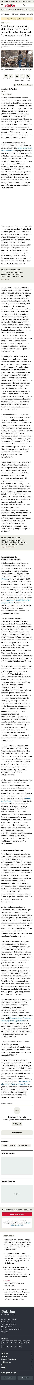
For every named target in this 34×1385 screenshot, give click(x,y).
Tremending (18, 9)
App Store (26, 1378)
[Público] (13, 5)
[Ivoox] (20, 1346)
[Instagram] (24, 1342)
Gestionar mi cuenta (10, 1319)
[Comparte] (6, 76)
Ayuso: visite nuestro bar (14, 1283)
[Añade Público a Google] (3, 1342)
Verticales (4, 1356)
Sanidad (23, 14)
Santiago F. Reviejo (9, 89)
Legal (3, 1365)
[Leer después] (17, 76)
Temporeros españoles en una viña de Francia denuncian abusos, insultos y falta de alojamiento (13, 542)
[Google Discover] (7, 1342)
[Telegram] (7, 1346)
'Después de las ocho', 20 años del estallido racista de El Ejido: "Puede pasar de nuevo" (12, 274)
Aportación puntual (9, 1324)
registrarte (19, 1225)
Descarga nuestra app (8, 1373)
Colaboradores (6, 1362)
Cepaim (4, 579)
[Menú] (2, 5)
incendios (12, 1145)
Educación (15, 14)
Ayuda (5, 1332)
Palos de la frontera (24, 1145)
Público (8, 1312)
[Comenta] (11, 76)
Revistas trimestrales (8, 1359)
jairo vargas (5, 279)
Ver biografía (17, 1124)
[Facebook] (11, 1342)
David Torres (10, 1285)
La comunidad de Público (12, 1329)
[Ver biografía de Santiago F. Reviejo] (17, 1110)
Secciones (4, 1353)
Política (3, 9)
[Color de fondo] (28, 76)
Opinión (10, 9)
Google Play (9, 1378)
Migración (30, 14)
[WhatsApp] (15, 1346)
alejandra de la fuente (8, 547)
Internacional (27, 9)
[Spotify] (11, 1346)
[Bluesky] (20, 1342)
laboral (4, 1145)
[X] (15, 1342)
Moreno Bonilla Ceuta (14, 1)
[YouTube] (28, 1342)
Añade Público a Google (24, 85)
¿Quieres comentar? (17, 1214)
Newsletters (7, 1322)
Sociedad (5, 14)
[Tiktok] (3, 1346)
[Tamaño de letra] (22, 76)
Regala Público (8, 1327)
